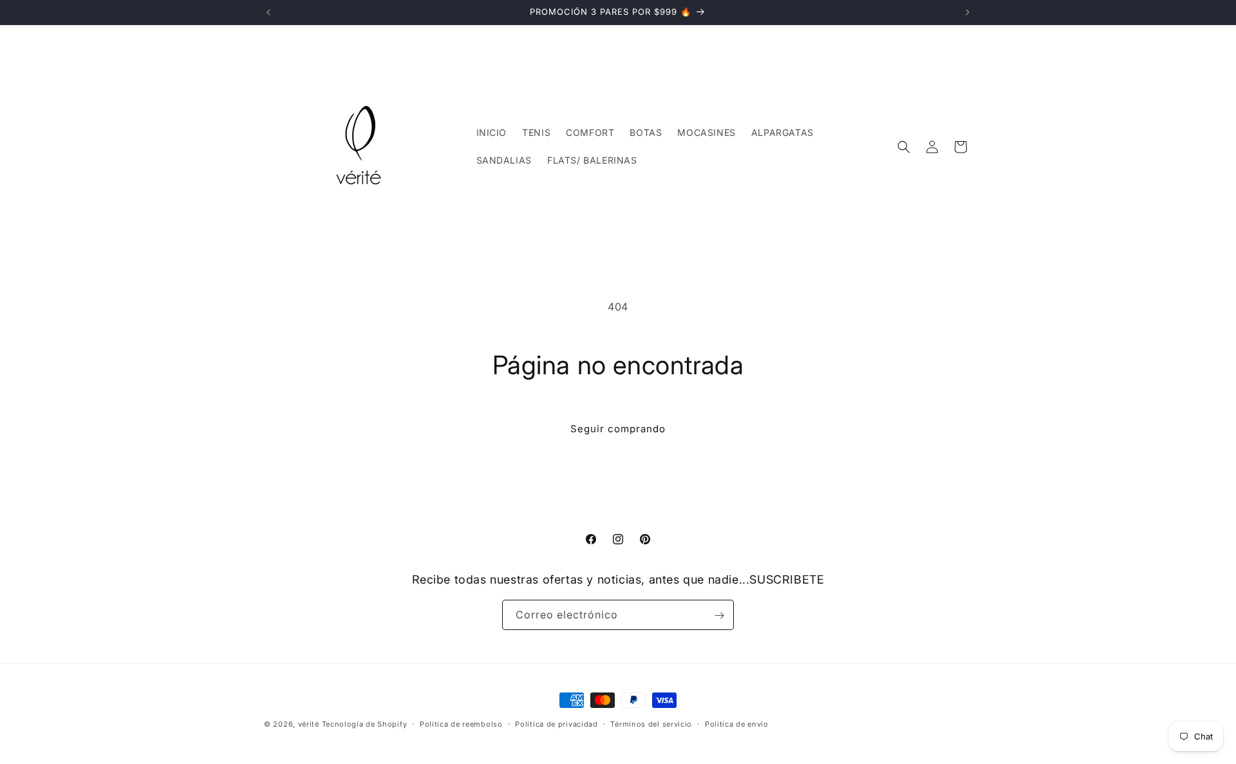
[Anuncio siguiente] (967, 12)
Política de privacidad (556, 723)
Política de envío (737, 723)
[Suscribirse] (719, 615)
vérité (308, 724)
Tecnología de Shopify (364, 724)
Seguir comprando (618, 429)
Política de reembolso (461, 723)
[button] (904, 147)
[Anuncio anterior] (268, 12)
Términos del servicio (651, 723)
